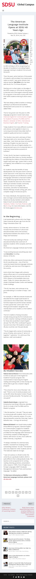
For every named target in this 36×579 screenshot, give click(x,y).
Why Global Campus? (21, 558)
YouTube (18, 204)
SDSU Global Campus (20, 33)
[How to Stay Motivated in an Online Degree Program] (6, 557)
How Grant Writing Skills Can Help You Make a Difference (20, 548)
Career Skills (19, 551)
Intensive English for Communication (15, 117)
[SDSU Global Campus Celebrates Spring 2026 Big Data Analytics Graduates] (6, 533)
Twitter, (12, 204)
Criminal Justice (19, 544)
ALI (21, 35)
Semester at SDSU (15, 121)
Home (5, 575)
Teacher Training (22, 123)
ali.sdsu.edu (18, 208)
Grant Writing (25, 551)
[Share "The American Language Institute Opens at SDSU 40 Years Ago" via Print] (18, 495)
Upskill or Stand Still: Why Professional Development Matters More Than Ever (20, 563)
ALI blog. (8, 206)
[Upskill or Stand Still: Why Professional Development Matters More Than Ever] (6, 564)
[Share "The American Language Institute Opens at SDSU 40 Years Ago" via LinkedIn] (19, 492)
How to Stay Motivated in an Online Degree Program (19, 556)
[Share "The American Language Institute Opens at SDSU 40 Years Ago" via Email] (29, 492)
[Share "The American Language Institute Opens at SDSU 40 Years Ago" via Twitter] (9, 492)
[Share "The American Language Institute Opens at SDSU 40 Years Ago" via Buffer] (23, 492)
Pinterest (25, 204)
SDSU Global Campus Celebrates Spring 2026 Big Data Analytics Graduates (20, 532)
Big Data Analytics (20, 535)
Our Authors (11, 575)
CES (24, 35)
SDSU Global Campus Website (24, 575)
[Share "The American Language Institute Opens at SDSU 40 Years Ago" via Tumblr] (13, 492)
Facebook (7, 204)
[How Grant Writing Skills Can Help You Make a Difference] (6, 549)
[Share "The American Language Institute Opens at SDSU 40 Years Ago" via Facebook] (6, 492)
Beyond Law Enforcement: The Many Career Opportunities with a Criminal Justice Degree (19, 540)
